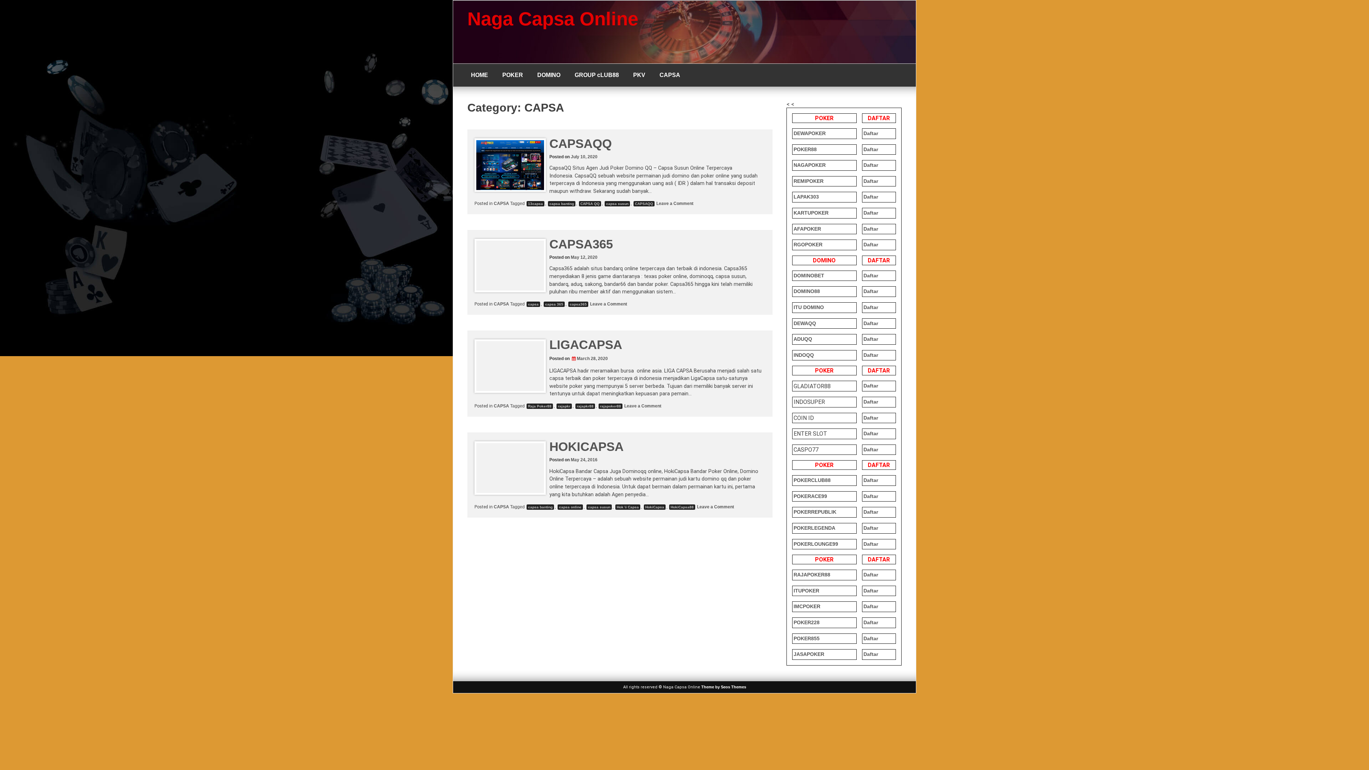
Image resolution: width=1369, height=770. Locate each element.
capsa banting (561, 204)
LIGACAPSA (585, 344)
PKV (639, 75)
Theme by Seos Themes (723, 687)
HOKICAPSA (586, 446)
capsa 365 (554, 304)
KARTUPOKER (811, 213)
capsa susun (617, 204)
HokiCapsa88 (682, 507)
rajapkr (564, 406)
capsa (533, 304)
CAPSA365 (581, 244)
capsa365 (578, 304)
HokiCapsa (654, 507)
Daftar (870, 133)
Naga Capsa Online (552, 18)
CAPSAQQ (580, 143)
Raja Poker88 (540, 406)
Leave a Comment (674, 203)
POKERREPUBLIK (815, 512)
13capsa (535, 204)
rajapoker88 (610, 406)
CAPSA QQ (590, 204)
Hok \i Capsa (628, 507)
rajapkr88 (585, 406)
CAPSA (670, 75)
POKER (512, 75)
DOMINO (548, 75)
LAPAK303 (806, 197)
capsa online (570, 507)
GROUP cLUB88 (597, 75)
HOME (479, 75)
